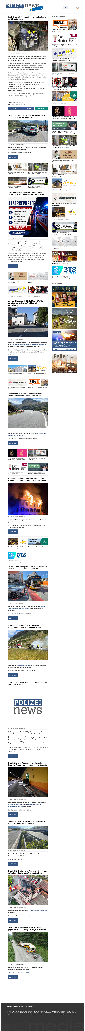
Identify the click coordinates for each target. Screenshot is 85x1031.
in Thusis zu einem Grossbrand (37, 910)
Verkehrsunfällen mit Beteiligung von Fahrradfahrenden (28, 344)
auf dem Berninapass (24, 665)
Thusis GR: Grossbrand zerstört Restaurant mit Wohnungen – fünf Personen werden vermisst (28, 479)
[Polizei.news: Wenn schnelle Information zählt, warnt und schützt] (28, 707)
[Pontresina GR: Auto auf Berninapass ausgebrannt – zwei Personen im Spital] (28, 645)
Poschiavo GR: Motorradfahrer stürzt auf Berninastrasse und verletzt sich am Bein (25, 395)
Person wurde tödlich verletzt (20, 973)
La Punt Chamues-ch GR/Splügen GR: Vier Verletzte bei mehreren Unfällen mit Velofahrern (25, 303)
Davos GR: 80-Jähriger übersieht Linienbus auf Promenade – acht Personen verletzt (27, 568)
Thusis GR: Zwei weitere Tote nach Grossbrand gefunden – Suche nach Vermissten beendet (27, 872)
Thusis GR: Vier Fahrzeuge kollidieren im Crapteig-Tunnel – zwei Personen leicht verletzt (27, 764)
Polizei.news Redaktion (20, 53)
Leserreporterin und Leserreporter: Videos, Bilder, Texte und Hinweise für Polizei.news (26, 193)
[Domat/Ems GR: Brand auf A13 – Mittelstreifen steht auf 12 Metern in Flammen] (28, 837)
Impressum (11, 1006)
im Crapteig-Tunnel (14, 804)
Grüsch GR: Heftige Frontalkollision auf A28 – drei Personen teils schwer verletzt (27, 116)
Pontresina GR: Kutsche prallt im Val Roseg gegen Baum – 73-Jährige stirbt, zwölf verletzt (27, 929)
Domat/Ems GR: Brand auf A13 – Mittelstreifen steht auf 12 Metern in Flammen (27, 823)
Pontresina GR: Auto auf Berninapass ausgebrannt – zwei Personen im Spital (24, 626)
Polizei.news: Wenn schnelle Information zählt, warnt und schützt (27, 683)
